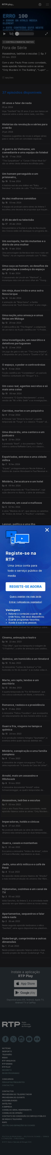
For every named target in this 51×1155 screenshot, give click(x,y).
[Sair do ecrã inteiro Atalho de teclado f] (46, 1151)
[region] (25, 577)
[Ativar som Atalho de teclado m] (11, 1151)
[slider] (25, 1151)
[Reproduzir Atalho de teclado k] (4, 1151)
